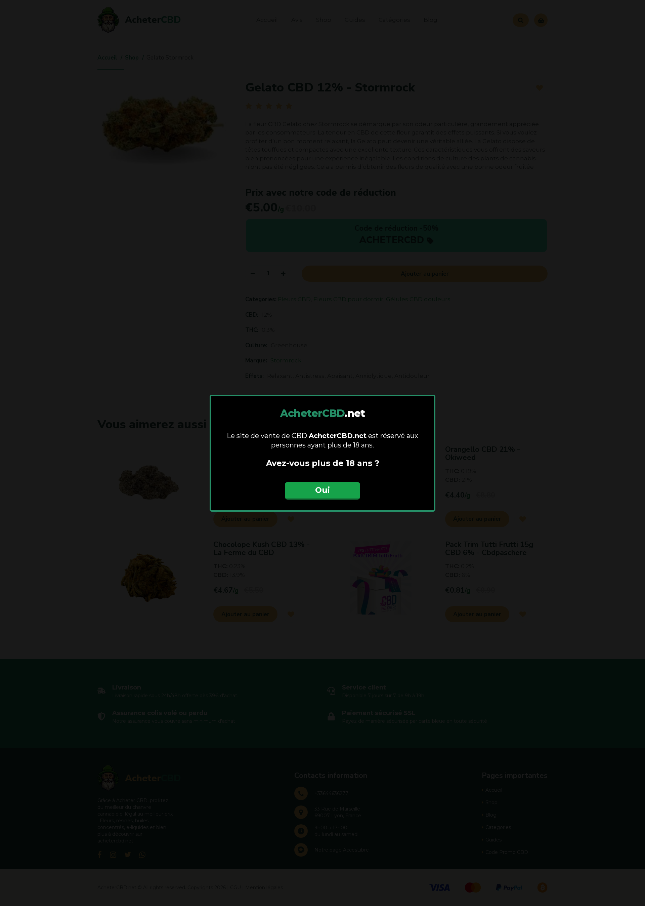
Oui (322, 490)
